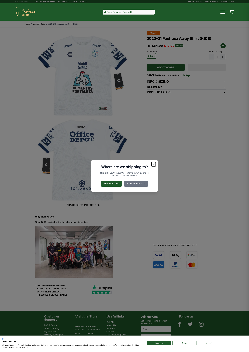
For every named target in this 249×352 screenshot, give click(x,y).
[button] (129, 12)
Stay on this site (136, 184)
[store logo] (26, 12)
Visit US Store (111, 184)
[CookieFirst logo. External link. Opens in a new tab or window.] (3, 339)
